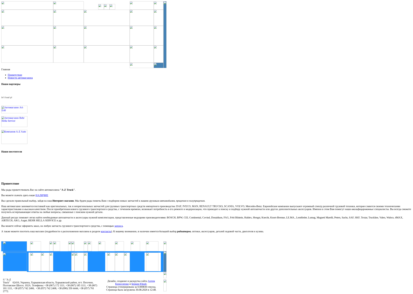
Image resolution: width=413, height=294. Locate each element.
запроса (118, 226)
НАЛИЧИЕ (41, 195)
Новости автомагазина (20, 77)
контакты (106, 231)
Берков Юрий (138, 284)
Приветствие (15, 75)
